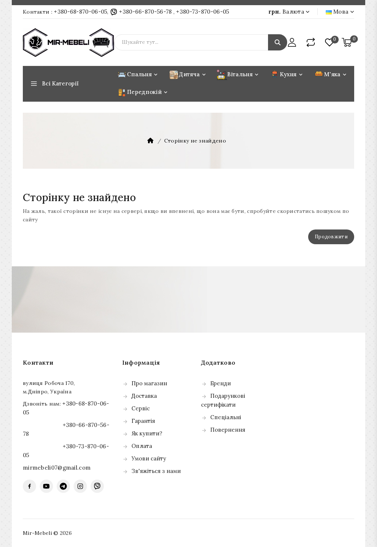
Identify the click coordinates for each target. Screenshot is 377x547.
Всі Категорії (60, 83)
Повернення (227, 429)
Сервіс (140, 408)
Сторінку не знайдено (195, 140)
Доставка (144, 395)
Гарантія (143, 420)
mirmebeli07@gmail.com (57, 467)
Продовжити (331, 237)
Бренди (220, 383)
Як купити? (146, 433)
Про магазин (149, 383)
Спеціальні (225, 417)
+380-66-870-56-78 (145, 11)
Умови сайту (148, 458)
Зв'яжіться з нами (156, 470)
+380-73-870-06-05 (202, 11)
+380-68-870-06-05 (80, 11)
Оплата (141, 445)
